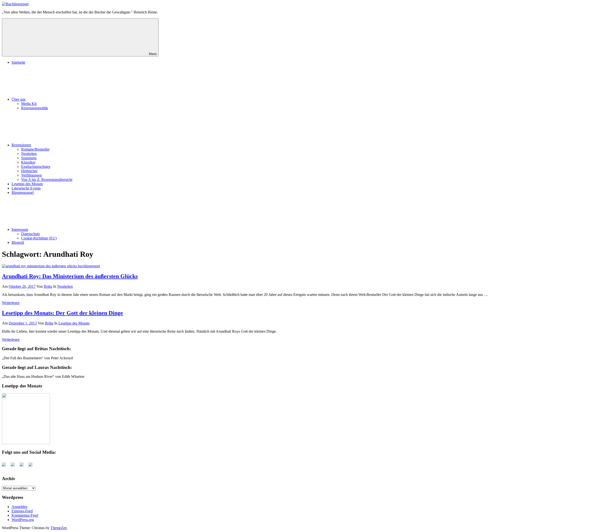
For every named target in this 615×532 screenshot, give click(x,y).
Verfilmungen (31, 175)
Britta (48, 286)
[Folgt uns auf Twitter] (14, 466)
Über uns (18, 99)
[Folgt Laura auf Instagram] (32, 466)
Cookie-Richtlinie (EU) (39, 238)
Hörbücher (29, 171)
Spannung (29, 158)
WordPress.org (23, 520)
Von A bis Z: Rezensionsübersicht (46, 179)
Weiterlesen (10, 303)
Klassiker (28, 162)
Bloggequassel (23, 192)
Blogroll (18, 242)
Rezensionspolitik (34, 108)
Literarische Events (26, 188)
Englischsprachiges (35, 167)
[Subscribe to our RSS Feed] (23, 466)
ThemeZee (58, 528)
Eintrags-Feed (22, 511)
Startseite (18, 62)
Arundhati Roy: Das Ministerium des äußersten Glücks (70, 276)
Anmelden (19, 507)
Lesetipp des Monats (27, 184)
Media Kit (29, 104)
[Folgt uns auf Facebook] (6, 466)
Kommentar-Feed (25, 515)
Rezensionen (21, 145)
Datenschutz (30, 234)
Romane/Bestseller (35, 149)
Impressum (20, 229)
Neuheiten (29, 154)
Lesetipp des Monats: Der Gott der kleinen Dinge (62, 313)
